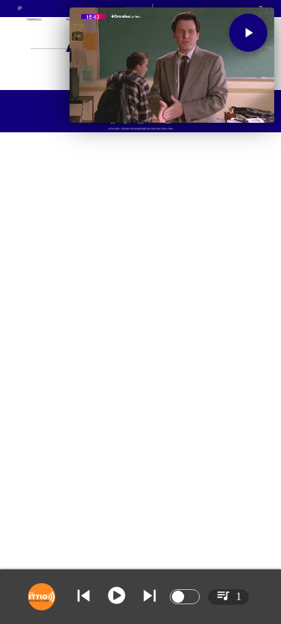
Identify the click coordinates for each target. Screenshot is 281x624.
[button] (248, 33)
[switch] (185, 596)
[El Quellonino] (20, 10)
